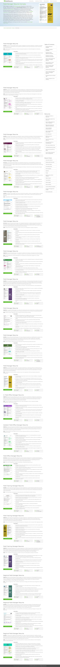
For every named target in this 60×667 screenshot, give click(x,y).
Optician (47, 170)
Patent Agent (48, 182)
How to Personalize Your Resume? (50, 119)
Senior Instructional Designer (49, 175)
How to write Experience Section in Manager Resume (50, 59)
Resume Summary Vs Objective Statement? (50, 125)
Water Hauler (48, 178)
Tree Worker (48, 180)
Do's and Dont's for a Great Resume (49, 143)
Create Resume (53, 1)
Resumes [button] (31, 1)
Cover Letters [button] (38, 1)
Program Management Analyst (50, 189)
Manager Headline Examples (49, 50)
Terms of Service (22, 665)
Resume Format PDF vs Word (50, 150)
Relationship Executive (50, 162)
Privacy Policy (16, 665)
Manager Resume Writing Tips (50, 76)
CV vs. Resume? (48, 134)
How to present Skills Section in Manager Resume (50, 66)
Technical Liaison (49, 164)
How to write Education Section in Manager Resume (50, 72)
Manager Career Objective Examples (49, 53)
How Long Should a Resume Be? (49, 131)
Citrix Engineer (48, 168)
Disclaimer (27, 665)
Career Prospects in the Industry (50, 79)
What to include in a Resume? (49, 116)
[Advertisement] (30, 36)
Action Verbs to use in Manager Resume (50, 63)
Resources (46, 1)
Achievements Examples (50, 69)
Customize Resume (7, 66)
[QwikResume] (8, 1)
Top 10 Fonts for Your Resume (50, 140)
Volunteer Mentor (49, 160)
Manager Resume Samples (49, 47)
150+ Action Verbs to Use (50, 145)
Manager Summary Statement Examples (50, 56)
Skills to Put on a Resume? (49, 137)
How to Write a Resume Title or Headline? (50, 122)
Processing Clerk (49, 166)
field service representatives (8, 9)
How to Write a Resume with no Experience (50, 153)
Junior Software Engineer (50, 186)
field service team (17, 6)
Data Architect (48, 184)
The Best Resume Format (50, 147)
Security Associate (49, 191)
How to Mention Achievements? (49, 128)
